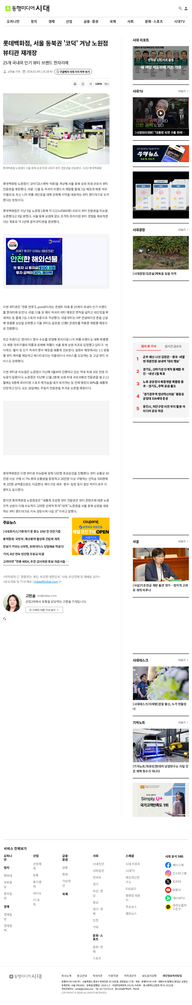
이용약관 (113, 975)
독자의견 (97, 976)
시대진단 (98, 864)
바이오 (37, 893)
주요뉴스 (131, 906)
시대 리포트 (141, 39)
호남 (95, 902)
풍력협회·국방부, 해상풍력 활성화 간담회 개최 (31, 539)
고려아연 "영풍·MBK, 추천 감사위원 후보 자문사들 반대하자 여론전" (36, 561)
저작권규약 (130, 975)
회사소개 (66, 976)
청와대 (8, 875)
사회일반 (98, 870)
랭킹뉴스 (131, 913)
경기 (95, 884)
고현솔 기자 (14, 71)
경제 (51, 21)
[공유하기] (83, 84)
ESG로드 (131, 888)
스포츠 (97, 958)
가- (91, 84)
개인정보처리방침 (172, 975)
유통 (36, 875)
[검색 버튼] (180, 8)
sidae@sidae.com (46, 581)
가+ (106, 84)
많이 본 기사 (148, 346)
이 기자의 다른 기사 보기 (42, 610)
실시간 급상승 (173, 346)
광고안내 (82, 976)
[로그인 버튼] (186, 8)
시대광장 (139, 229)
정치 (34, 21)
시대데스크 (140, 660)
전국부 (97, 877)
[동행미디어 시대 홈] (27, 8)
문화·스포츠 (154, 21)
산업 (69, 21)
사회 (130, 21)
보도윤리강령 (149, 976)
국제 (113, 21)
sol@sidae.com (47, 595)
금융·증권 (91, 21)
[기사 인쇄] (75, 84)
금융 (65, 867)
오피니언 (13, 21)
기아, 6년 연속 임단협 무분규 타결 (23, 554)
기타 (95, 927)
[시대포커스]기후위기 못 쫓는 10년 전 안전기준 (32, 531)
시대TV (179, 21)
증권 (65, 874)
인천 (95, 920)
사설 (136, 541)
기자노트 (139, 722)
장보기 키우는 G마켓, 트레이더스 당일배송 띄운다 (33, 546)
